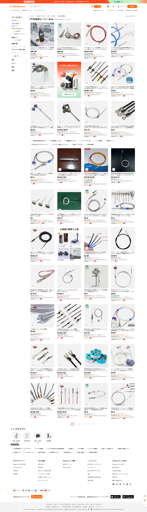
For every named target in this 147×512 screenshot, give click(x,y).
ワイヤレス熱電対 (93, 448)
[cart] (113, 6)
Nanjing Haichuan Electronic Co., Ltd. (94, 56)
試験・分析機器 (51, 16)
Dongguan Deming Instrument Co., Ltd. (121, 180)
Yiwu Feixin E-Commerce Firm (92, 94)
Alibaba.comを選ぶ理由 (19, 464)
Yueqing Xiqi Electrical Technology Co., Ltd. (95, 134)
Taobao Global (80, 504)
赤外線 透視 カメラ (68, 452)
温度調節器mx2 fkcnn (71, 140)
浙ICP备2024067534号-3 (117, 509)
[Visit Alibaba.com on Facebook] (113, 484)
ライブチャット (92, 467)
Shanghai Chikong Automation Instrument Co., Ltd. (96, 183)
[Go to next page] (96, 424)
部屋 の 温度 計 (81, 452)
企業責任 (15, 470)
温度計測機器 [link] (61, 16)
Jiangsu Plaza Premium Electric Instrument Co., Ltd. (123, 94)
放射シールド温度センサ (107, 448)
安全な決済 (41, 464)
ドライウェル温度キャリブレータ (60, 144)
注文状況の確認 (116, 470)
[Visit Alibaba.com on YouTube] (127, 484)
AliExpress (49, 504)
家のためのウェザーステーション (40, 144)
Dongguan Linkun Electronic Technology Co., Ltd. (42, 182)
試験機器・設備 (40, 16)
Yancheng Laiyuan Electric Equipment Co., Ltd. (69, 55)
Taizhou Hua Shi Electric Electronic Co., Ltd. (41, 133)
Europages (98, 504)
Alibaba (32, 16)
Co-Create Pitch (17, 467)
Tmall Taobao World (65, 504)
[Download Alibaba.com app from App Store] (116, 496)
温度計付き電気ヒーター (123, 448)
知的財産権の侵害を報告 (94, 477)
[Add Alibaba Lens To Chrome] (36, 496)
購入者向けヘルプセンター (95, 464)
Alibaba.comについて (19, 460)
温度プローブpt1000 (78, 144)
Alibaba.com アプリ (92, 496)
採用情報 (15, 474)
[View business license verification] (89, 509)
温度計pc (71, 448)
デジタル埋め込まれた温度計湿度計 (56, 448)
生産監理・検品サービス (44, 477)
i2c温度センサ (17, 452)
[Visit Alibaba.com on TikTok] (130, 484)
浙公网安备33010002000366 (101, 509)
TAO (87, 504)
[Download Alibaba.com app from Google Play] (128, 496)
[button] (92, 6)
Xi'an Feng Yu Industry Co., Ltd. (65, 221)
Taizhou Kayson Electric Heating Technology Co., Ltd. (42, 221)
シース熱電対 (99, 140)
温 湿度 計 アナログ (54, 452)
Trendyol (91, 504)
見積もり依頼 (66, 467)
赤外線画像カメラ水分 (56, 140)
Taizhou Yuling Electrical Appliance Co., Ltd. (122, 55)
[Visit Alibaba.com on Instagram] (124, 484)
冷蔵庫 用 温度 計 (93, 452)
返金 (89, 474)
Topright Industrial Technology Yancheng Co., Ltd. (69, 133)
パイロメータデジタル (86, 140)
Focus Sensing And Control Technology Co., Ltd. (123, 134)
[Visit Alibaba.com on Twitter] (120, 484)
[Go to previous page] (69, 424)
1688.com (56, 504)
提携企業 (114, 477)
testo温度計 (81, 448)
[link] (145, 496)
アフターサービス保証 (44, 474)
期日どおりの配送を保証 (44, 470)
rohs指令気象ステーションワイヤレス (22, 448)
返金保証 (40, 467)
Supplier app (81, 496)
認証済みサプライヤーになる (120, 474)
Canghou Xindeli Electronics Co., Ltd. (67, 180)
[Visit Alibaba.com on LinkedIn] (117, 484)
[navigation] (19, 220)
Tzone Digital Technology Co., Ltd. (39, 56)
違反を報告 (91, 480)
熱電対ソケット (110, 140)
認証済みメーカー (67, 464)
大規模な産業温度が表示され (39, 140)
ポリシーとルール (42, 480)
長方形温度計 (91, 144)
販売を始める (116, 467)
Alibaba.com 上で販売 (118, 464)
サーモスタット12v (29, 452)
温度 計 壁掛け (42, 452)
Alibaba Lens (16, 496)
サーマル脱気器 (39, 448)
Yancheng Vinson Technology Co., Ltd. (40, 95)
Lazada (73, 504)
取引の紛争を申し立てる (94, 470)
